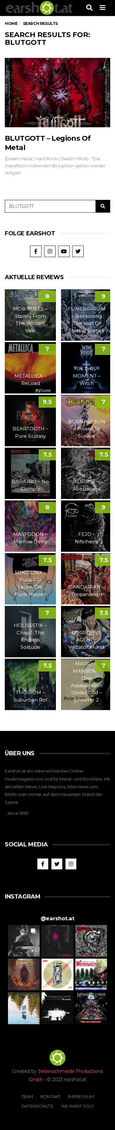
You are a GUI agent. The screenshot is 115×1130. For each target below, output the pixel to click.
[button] (24, 941)
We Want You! (77, 1106)
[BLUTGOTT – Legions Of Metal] (57, 92)
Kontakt (50, 1096)
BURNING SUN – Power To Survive (86, 429)
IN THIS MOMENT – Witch (87, 376)
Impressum (81, 1096)
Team (27, 1096)
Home (11, 23)
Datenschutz (37, 1106)
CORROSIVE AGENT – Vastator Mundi (86, 640)
